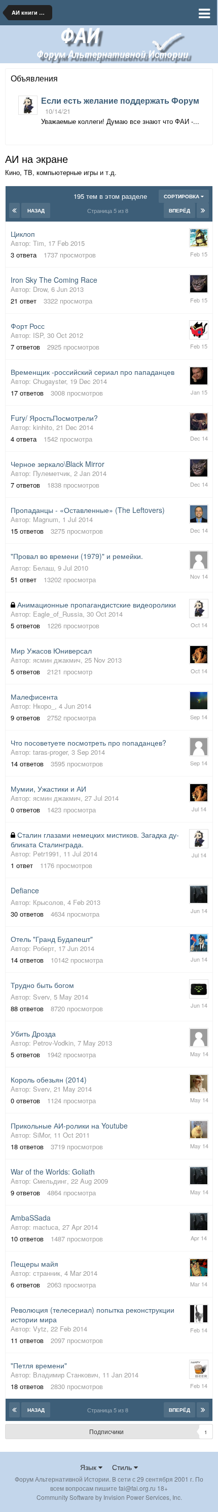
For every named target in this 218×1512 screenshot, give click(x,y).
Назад (36, 210)
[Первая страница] (14, 210)
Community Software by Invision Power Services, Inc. (109, 1497)
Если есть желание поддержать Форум (120, 100)
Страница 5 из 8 (109, 210)
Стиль (123, 1467)
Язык (89, 1467)
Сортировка (182, 196)
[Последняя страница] (203, 210)
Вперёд (179, 210)
